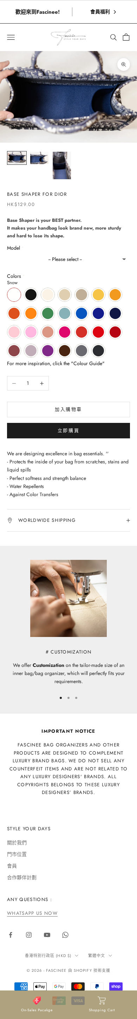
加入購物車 (68, 409)
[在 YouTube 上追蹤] (47, 934)
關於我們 (17, 842)
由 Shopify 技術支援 (89, 970)
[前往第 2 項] (39, 158)
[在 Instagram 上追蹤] (28, 934)
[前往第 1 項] (17, 158)
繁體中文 (96, 955)
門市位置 (17, 854)
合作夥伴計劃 (22, 877)
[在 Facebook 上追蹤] (10, 934)
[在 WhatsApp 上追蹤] (65, 934)
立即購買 (68, 430)
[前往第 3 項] (62, 165)
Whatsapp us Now (32, 913)
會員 (12, 865)
